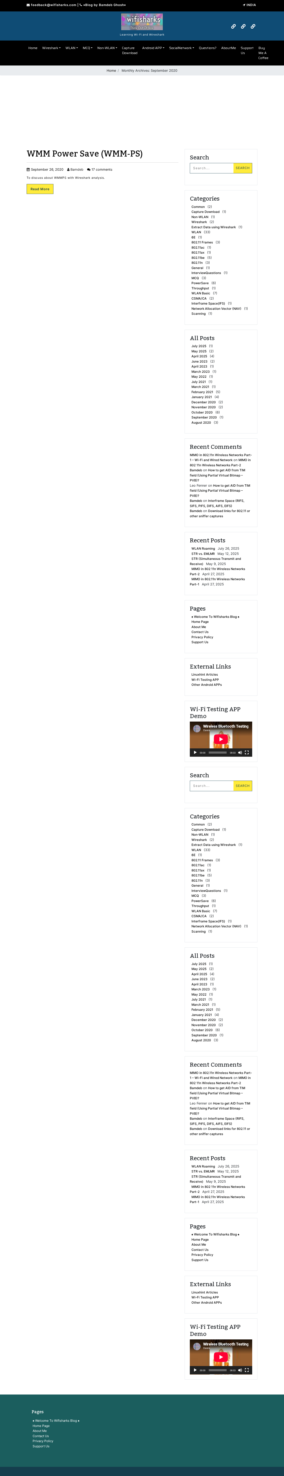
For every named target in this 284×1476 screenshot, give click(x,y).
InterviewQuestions (206, 273)
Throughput (200, 288)
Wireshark (50, 48)
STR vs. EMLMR (203, 554)
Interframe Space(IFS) (208, 303)
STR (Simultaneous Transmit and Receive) (215, 561)
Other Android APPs (206, 685)
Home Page (200, 622)
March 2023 (200, 372)
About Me (198, 627)
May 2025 (198, 351)
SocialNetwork (180, 48)
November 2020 (203, 407)
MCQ (86, 48)
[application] (221, 739)
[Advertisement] (142, 108)
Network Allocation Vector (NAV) (216, 309)
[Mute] (240, 752)
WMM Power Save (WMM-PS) (85, 154)
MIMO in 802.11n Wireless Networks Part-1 (217, 581)
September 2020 (204, 417)
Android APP (152, 48)
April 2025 (199, 356)
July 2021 (198, 382)
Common (198, 207)
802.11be (198, 258)
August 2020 (201, 423)
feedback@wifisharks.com (53, 5)
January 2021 (201, 397)
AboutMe (228, 48)
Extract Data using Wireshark (213, 227)
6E (193, 237)
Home (32, 48)
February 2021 (202, 392)
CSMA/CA (199, 298)
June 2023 (199, 361)
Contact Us (200, 632)
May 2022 (198, 377)
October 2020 (202, 412)
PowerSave (200, 283)
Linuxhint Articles (204, 674)
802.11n (197, 263)
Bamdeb (76, 169)
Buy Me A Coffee (263, 52)
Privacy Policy (202, 637)
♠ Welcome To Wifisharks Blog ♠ (215, 617)
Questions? (207, 48)
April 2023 (199, 366)
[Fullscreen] (247, 752)
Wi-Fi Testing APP (205, 680)
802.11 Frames (202, 242)
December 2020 (203, 402)
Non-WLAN (106, 48)
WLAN (70, 48)
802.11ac (198, 247)
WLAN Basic (200, 293)
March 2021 (200, 387)
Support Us (247, 50)
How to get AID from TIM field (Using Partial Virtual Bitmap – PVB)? (217, 475)
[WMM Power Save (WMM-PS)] (142, 21)
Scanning (198, 314)
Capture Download (129, 50)
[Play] (195, 752)
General (197, 268)
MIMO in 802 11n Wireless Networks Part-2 (217, 571)
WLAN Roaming (203, 548)
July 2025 (198, 346)
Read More (40, 189)
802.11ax (197, 252)
